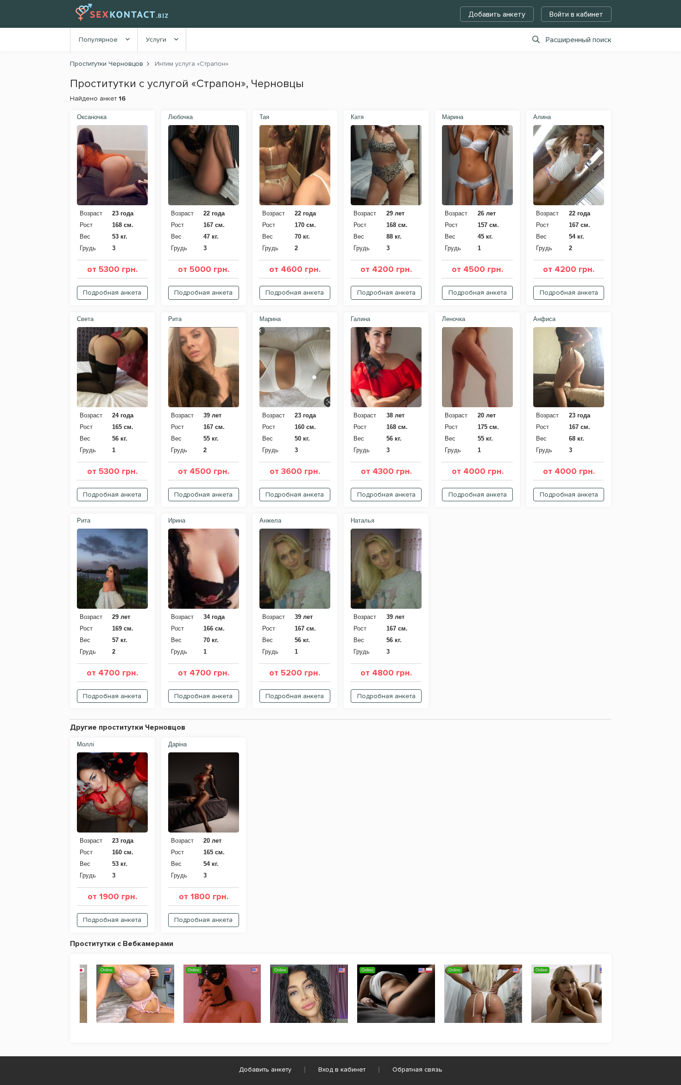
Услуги (156, 40)
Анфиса (544, 318)
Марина (452, 117)
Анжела (270, 520)
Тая (264, 117)
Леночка (453, 318)
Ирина (176, 520)
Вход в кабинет (342, 1069)
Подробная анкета (112, 292)
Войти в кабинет (576, 14)
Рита (175, 318)
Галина (360, 318)
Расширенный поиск (579, 39)
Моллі (85, 744)
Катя (357, 117)
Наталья (362, 520)
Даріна (177, 744)
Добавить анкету (496, 14)
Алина (542, 117)
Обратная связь (417, 1069)
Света (85, 318)
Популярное (98, 40)
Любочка (180, 117)
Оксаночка (92, 117)
